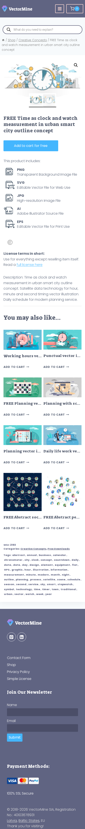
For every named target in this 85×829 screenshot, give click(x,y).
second (21, 584)
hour (27, 569)
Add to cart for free (31, 145)
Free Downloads (59, 548)
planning (22, 579)
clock (35, 560)
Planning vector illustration (31, 451)
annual (32, 555)
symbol (9, 589)
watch (30, 594)
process (35, 579)
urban (8, 594)
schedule (73, 579)
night (65, 574)
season (9, 584)
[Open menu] (59, 8)
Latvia (12, 820)
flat (74, 565)
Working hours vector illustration (37, 355)
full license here (29, 264)
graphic (17, 569)
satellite (49, 579)
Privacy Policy (18, 671)
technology (24, 589)
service (33, 584)
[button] (76, 65)
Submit (15, 737)
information (59, 569)
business (45, 555)
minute (31, 574)
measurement (14, 574)
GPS (7, 569)
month (55, 574)
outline (9, 579)
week (39, 594)
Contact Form (19, 657)
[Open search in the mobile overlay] (42, 29)
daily (74, 560)
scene (61, 579)
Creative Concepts (33, 548)
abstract (18, 555)
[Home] (3, 40)
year (48, 594)
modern (43, 574)
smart (51, 584)
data (7, 565)
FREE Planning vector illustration (36, 403)
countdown (62, 560)
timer (46, 589)
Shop (11, 664)
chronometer (13, 560)
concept (46, 560)
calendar (59, 555)
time (37, 589)
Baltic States (29, 820)
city (26, 560)
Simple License (19, 678)
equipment (62, 565)
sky (42, 584)
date (16, 565)
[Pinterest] (11, 636)
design (34, 565)
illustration (41, 569)
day (24, 565)
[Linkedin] (21, 636)
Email (11, 720)
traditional (68, 589)
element (47, 565)
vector (19, 594)
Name (12, 704)
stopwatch (65, 584)
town (55, 589)
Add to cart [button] (14, 367)
